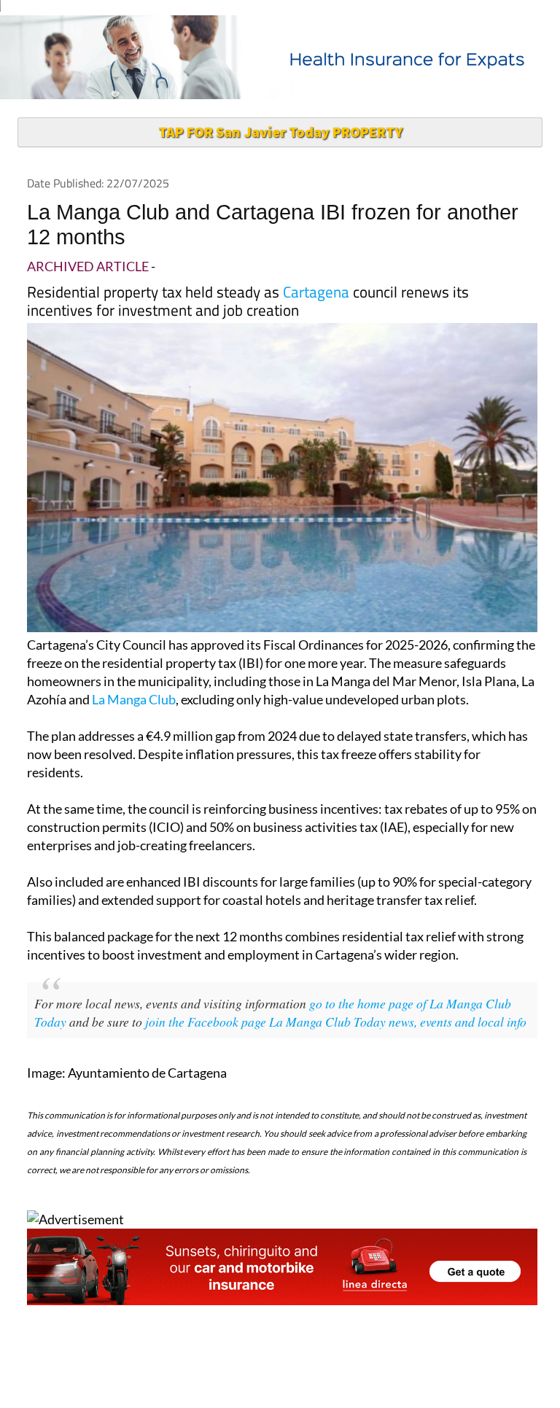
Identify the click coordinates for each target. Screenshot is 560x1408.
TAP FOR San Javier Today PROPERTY (280, 131)
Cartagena (316, 291)
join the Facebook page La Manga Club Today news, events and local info (335, 1021)
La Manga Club (134, 699)
